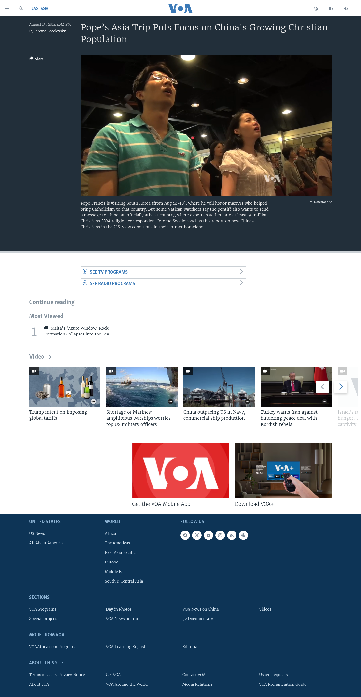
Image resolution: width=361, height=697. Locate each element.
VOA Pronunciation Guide (282, 684)
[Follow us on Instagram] (220, 535)
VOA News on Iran (122, 619)
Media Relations (197, 684)
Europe (111, 562)
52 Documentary (197, 619)
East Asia (40, 9)
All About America (46, 543)
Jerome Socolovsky (50, 31)
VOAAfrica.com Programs (52, 646)
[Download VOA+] (283, 470)
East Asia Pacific (120, 552)
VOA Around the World (127, 684)
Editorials (191, 646)
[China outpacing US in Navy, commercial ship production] (219, 387)
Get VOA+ (114, 674)
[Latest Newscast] (345, 8)
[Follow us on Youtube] (208, 535)
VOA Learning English (126, 646)
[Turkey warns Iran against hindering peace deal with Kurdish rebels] (296, 387)
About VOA (39, 684)
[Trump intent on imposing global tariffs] (64, 387)
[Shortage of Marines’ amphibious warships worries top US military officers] (142, 387)
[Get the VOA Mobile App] (180, 470)
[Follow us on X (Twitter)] (196, 535)
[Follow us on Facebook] (185, 535)
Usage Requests (273, 674)
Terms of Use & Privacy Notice (57, 674)
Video (36, 357)
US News (37, 533)
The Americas (117, 543)
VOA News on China (200, 609)
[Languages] (315, 8)
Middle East (116, 571)
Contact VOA (194, 674)
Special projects (43, 619)
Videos (265, 609)
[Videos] (330, 8)
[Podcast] (243, 535)
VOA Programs (42, 609)
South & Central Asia (124, 581)
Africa (110, 533)
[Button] (36, 60)
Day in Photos (119, 609)
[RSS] (231, 535)
